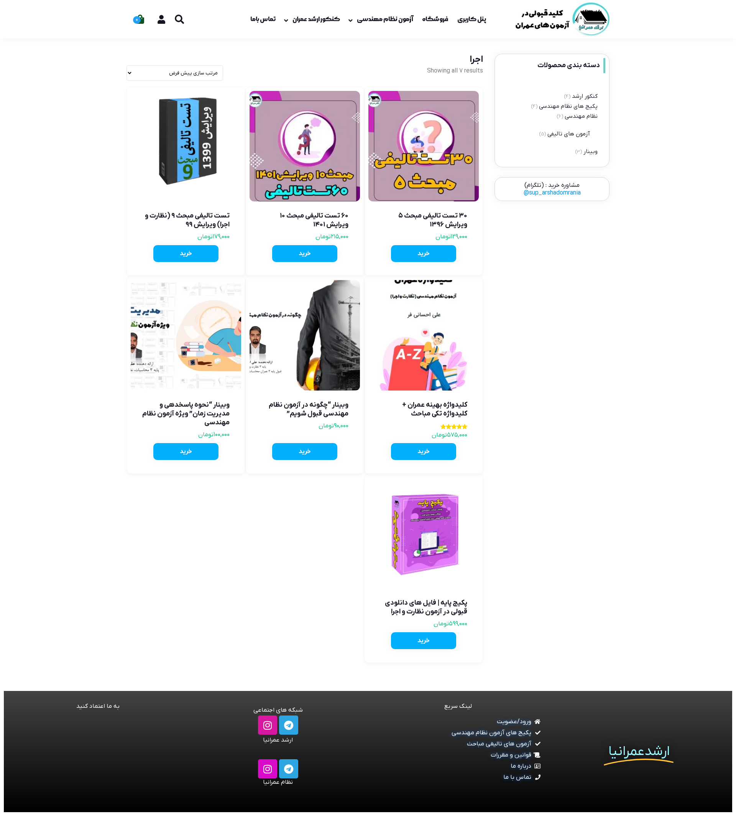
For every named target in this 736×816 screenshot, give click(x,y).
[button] (423, 253)
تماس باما (263, 19)
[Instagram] (267, 725)
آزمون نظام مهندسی (385, 19)
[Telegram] (288, 725)
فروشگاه (435, 19)
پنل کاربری (471, 19)
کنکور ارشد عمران (316, 19)
